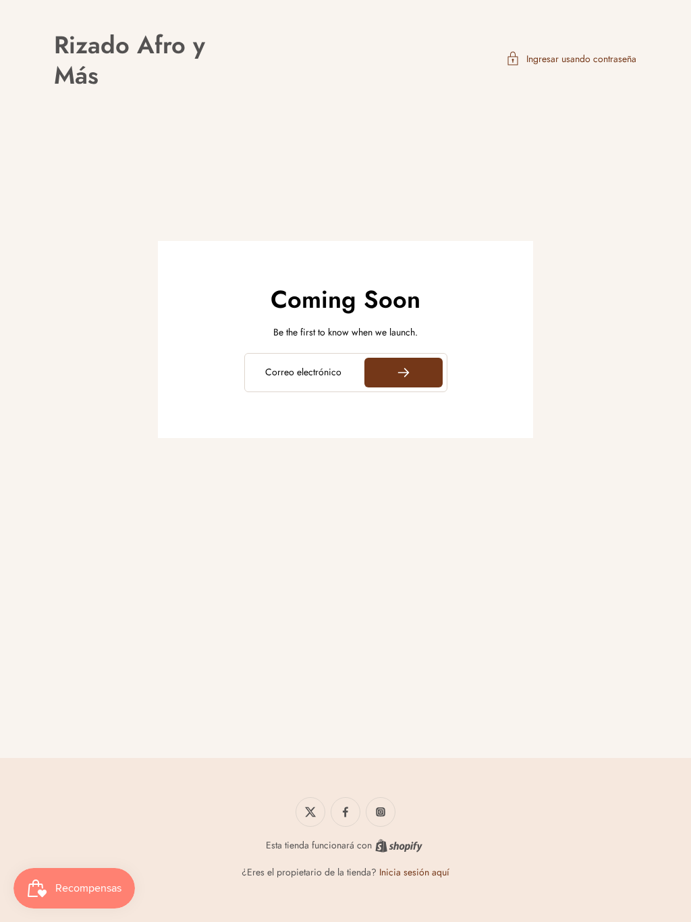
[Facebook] (345, 812)
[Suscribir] (403, 372)
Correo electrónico (303, 373)
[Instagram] (380, 812)
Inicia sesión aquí (414, 872)
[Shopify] (399, 845)
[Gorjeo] (310, 812)
